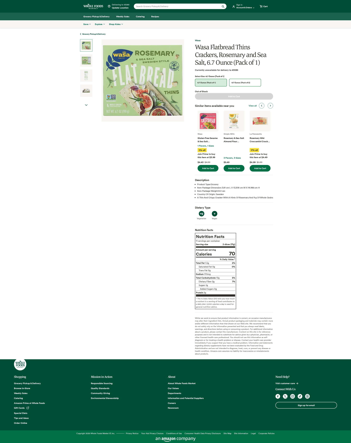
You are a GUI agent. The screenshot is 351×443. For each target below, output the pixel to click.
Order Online (20, 422)
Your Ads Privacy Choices (152, 433)
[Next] (135, 80)
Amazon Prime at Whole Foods (29, 403)
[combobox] (175, 6)
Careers (172, 403)
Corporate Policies (266, 433)
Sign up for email (306, 405)
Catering (18, 398)
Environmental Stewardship (105, 398)
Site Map (227, 433)
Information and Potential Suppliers (186, 398)
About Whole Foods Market (182, 383)
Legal (253, 433)
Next (86, 105)
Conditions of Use (174, 433)
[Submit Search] (223, 6)
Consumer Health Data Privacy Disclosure (203, 433)
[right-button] (270, 105)
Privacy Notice (132, 433)
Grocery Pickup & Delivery (27, 383)
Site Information (241, 433)
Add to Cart (234, 96)
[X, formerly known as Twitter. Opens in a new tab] (285, 396)
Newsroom (173, 407)
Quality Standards (100, 388)
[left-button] (261, 105)
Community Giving (100, 393)
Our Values (173, 388)
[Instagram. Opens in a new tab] (292, 396)
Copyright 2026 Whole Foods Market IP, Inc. (95, 433)
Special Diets (20, 413)
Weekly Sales (20, 393)
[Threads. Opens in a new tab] (307, 396)
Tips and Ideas (21, 418)
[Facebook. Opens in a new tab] (277, 396)
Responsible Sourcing (102, 383)
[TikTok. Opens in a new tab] (300, 396)
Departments (174, 393)
